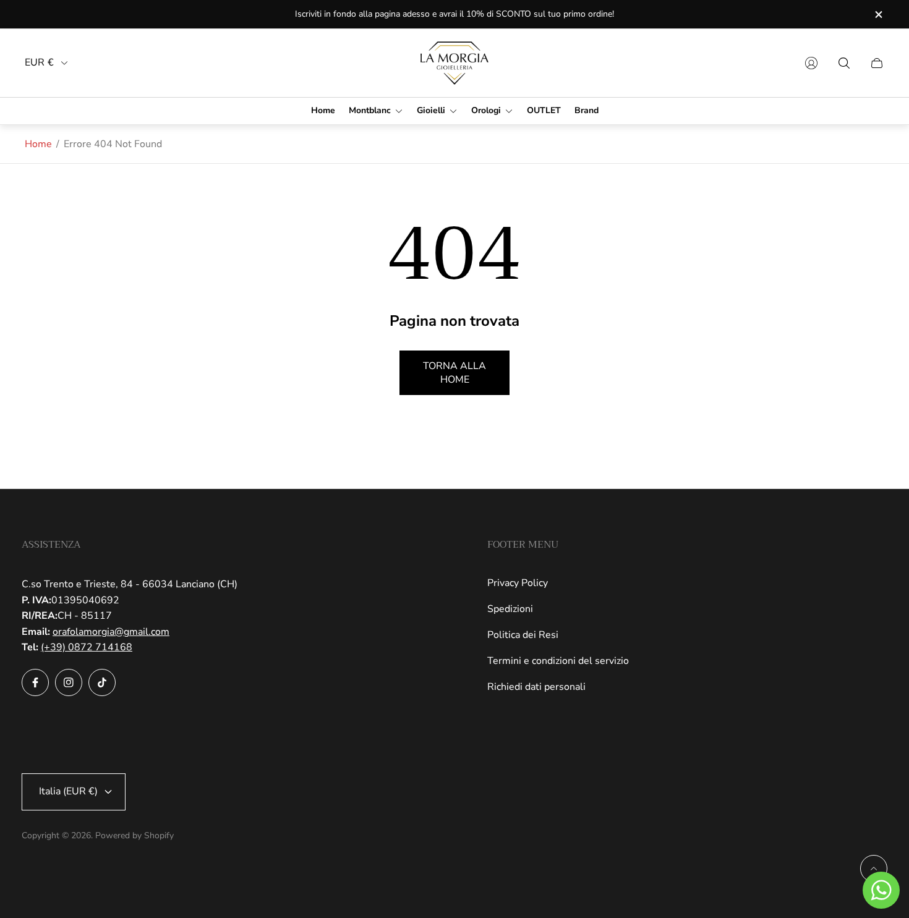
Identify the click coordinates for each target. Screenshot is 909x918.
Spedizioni (510, 609)
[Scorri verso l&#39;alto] (873, 868)
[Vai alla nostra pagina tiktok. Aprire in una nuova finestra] (102, 682)
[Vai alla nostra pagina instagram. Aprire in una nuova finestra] (68, 682)
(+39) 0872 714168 (86, 647)
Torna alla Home (454, 372)
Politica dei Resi (522, 635)
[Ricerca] (844, 63)
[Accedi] (811, 63)
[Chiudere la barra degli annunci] (878, 14)
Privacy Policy (517, 583)
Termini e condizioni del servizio (558, 661)
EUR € (39, 62)
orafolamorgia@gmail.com (111, 632)
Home (38, 144)
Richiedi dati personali (536, 687)
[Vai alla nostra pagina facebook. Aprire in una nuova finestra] (35, 682)
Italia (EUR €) (68, 791)
